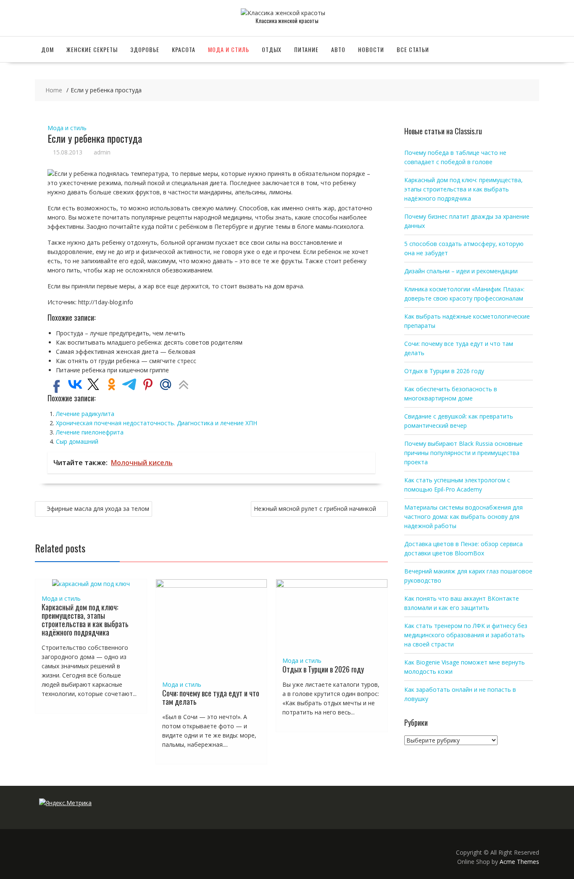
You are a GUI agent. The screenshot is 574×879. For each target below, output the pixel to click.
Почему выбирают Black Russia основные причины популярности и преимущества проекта (463, 453)
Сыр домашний (77, 441)
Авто (338, 49)
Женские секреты (92, 49)
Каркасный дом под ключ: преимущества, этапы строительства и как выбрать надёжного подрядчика (85, 619)
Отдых (272, 49)
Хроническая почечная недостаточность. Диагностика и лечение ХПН (156, 423)
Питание (306, 49)
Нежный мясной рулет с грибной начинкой (315, 509)
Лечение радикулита (85, 414)
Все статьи (413, 49)
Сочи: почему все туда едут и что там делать (210, 697)
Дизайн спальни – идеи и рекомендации (461, 271)
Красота (183, 49)
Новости (371, 49)
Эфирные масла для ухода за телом (98, 509)
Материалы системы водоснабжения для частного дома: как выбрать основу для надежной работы (463, 516)
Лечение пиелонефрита (90, 432)
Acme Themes (519, 862)
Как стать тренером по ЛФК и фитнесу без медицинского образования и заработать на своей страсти (465, 635)
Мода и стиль (228, 49)
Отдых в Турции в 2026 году (323, 669)
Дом (47, 49)
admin (102, 152)
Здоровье (144, 49)
